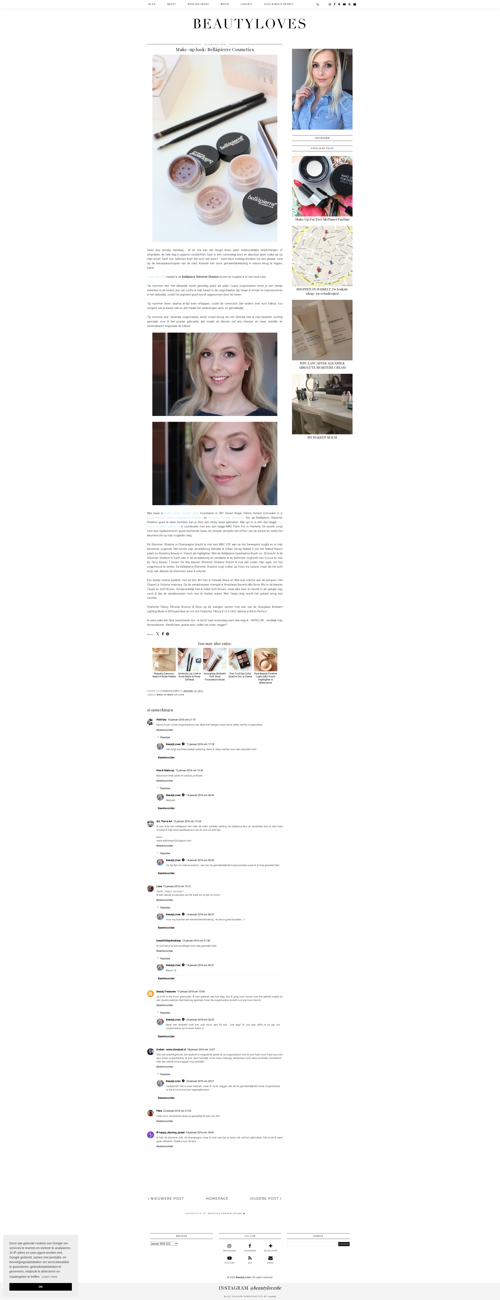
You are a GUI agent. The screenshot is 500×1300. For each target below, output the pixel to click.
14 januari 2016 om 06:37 (200, 914)
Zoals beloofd (156, 276)
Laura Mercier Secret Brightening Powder (174, 517)
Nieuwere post (167, 1198)
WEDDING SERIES (198, 4)
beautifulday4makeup (168, 940)
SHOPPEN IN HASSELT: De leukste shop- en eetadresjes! (322, 291)
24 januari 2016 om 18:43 (200, 1132)
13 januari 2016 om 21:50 (196, 940)
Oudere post (265, 1198)
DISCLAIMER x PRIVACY (278, 4)
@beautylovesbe (250, 1288)
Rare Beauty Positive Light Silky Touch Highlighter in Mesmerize (265, 678)
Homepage (217, 1198)
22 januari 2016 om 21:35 (177, 1110)
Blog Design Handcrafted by (250, 1296)
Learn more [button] (49, 1276)
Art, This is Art (164, 821)
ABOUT (171, 4)
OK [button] (41, 1286)
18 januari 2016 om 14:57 (201, 1049)
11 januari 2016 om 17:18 (200, 744)
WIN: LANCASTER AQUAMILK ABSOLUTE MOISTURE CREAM (322, 365)
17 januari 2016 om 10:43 (191, 991)
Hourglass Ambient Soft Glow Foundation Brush (215, 676)
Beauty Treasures (166, 991)
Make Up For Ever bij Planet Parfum (322, 219)
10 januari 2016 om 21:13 (181, 719)
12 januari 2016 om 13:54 (187, 821)
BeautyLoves (250, 24)
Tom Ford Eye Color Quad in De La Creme (240, 675)
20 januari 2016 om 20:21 (200, 1081)
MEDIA (225, 4)
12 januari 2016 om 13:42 (189, 770)
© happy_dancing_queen (170, 1132)
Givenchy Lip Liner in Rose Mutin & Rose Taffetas (189, 676)
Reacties (165, 737)
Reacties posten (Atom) (225, 1213)
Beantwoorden (164, 729)
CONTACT (247, 4)
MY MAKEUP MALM (322, 437)
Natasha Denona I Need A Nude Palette (164, 675)
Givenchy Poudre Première (226, 517)
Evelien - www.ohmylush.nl (171, 1049)
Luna (159, 886)
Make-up (161, 695)
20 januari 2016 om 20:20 (200, 1019)
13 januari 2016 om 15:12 (177, 886)
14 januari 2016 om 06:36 (200, 795)
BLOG (152, 4)
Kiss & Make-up (165, 770)
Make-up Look (175, 695)
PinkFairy (161, 719)
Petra (159, 1110)
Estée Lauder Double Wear (181, 513)
